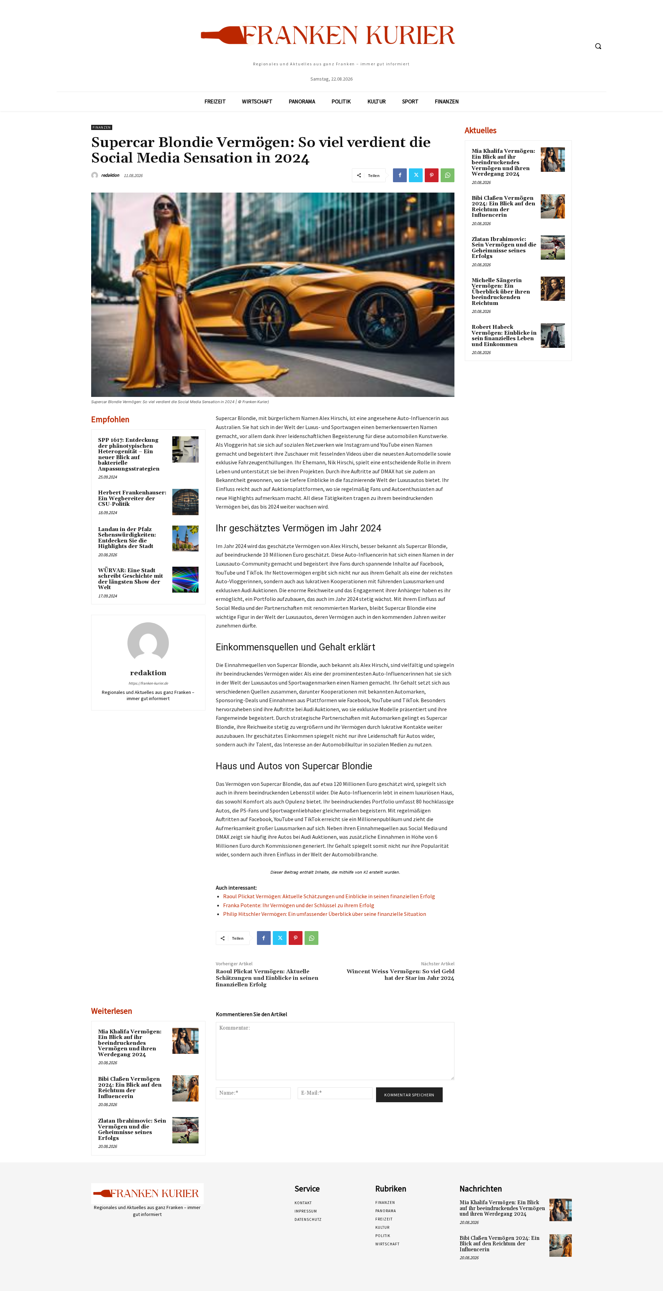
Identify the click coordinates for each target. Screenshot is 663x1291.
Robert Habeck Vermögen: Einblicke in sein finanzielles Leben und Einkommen (504, 336)
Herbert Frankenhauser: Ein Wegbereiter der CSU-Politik (132, 499)
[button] (598, 46)
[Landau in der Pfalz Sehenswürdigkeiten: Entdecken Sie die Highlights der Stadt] (185, 539)
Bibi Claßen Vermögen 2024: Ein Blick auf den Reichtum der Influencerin (130, 1088)
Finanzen (102, 127)
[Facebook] (400, 175)
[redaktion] (95, 175)
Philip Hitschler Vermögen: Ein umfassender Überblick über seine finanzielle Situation (324, 913)
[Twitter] (416, 175)
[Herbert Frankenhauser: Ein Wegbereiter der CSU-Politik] (185, 502)
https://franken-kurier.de (148, 683)
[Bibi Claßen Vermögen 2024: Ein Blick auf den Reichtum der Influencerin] (185, 1088)
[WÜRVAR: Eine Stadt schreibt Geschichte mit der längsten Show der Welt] (185, 580)
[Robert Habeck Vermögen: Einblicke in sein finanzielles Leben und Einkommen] (553, 335)
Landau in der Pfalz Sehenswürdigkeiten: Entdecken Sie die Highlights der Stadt (127, 538)
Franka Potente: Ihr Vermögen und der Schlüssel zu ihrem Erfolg (298, 905)
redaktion (110, 175)
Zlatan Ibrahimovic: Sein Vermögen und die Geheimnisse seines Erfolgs (132, 1130)
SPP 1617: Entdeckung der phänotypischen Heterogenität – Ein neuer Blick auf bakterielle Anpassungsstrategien (129, 454)
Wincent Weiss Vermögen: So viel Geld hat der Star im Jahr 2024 (400, 975)
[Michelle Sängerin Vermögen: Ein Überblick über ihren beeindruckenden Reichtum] (553, 289)
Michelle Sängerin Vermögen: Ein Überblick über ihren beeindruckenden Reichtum (501, 292)
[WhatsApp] (447, 175)
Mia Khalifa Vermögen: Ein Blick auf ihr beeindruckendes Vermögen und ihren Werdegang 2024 (130, 1043)
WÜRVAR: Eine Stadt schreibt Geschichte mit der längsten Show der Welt (130, 579)
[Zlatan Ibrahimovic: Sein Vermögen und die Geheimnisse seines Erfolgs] (185, 1130)
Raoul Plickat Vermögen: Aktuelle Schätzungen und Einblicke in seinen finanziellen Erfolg (329, 896)
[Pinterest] (432, 175)
